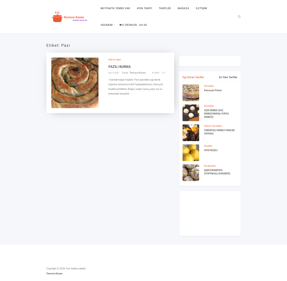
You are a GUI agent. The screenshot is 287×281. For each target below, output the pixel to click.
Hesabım (107, 24)
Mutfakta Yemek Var (115, 8)
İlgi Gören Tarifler (193, 77)
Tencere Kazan (138, 72)
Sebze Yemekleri (213, 126)
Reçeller (208, 146)
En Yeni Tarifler (228, 77)
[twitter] (74, 84)
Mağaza (183, 8)
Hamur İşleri (114, 59)
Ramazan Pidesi (213, 90)
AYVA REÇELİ (211, 150)
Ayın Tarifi (144, 8)
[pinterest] (89, 84)
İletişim (201, 8)
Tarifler (165, 8)
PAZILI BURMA (119, 67)
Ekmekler (209, 86)
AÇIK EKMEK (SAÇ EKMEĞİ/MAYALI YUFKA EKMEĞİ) (216, 113)
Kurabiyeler (210, 166)
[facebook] (65, 84)
